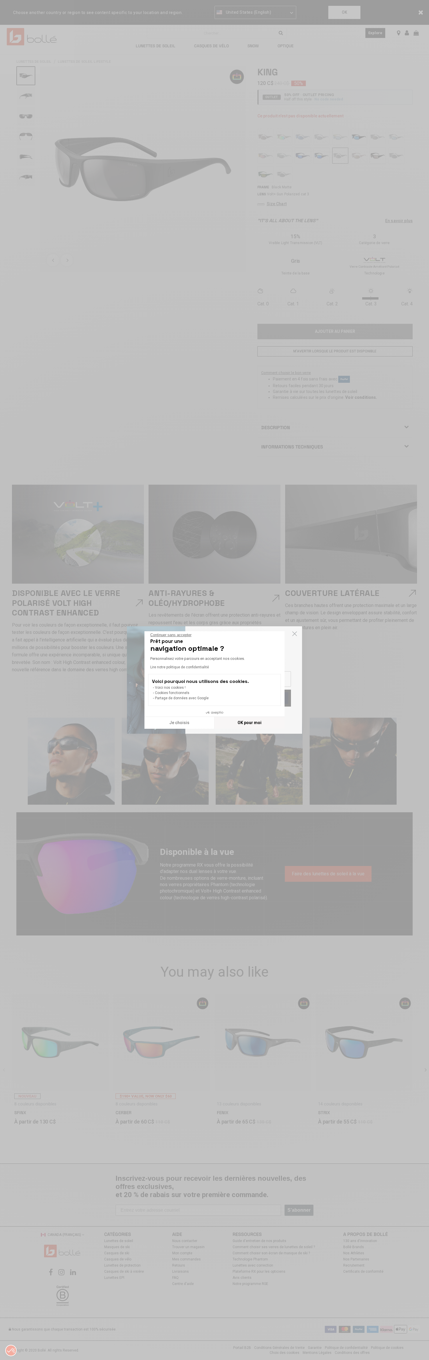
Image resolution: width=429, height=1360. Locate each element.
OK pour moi (249, 722)
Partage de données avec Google (182, 698)
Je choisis (179, 722)
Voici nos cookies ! (170, 688)
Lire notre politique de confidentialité (179, 667)
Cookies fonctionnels (172, 693)
